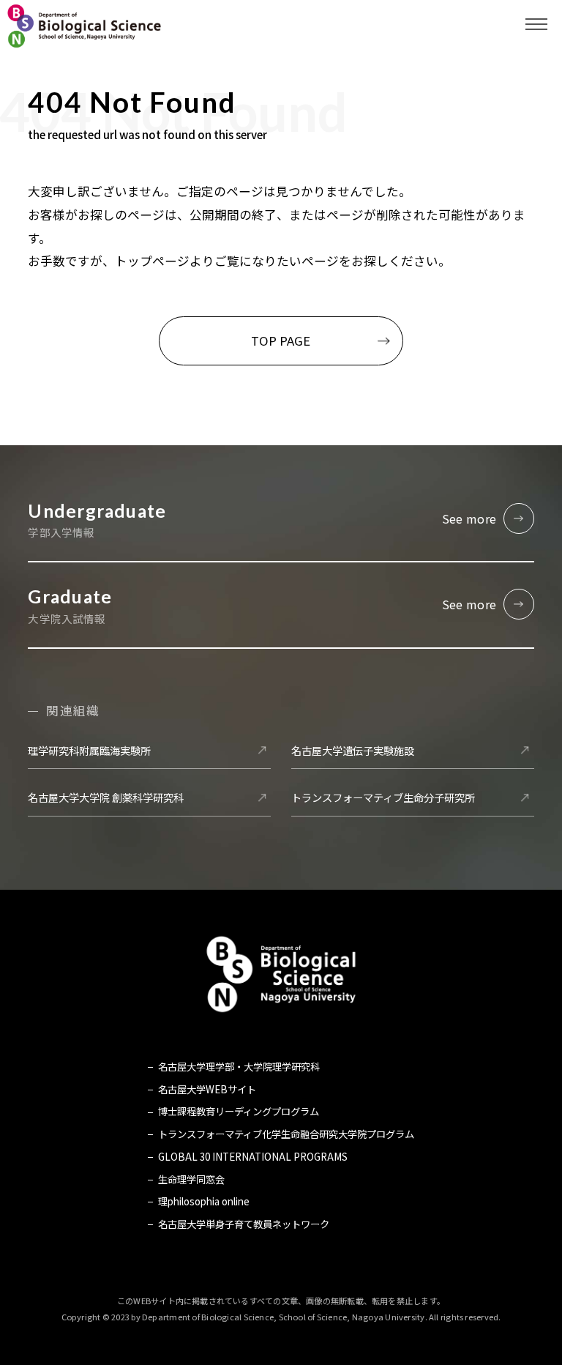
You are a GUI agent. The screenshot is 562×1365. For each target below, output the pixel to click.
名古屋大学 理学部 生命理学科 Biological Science (84, 25)
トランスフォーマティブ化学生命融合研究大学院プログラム (285, 1134)
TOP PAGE (280, 340)
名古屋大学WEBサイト (206, 1089)
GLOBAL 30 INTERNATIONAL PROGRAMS (252, 1157)
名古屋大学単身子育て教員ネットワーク (243, 1224)
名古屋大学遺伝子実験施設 (352, 750)
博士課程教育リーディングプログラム (238, 1111)
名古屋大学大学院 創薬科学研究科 (106, 797)
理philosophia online (203, 1201)
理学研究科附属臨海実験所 (89, 750)
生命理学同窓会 (191, 1179)
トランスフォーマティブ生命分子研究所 (383, 797)
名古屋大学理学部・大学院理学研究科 (238, 1067)
